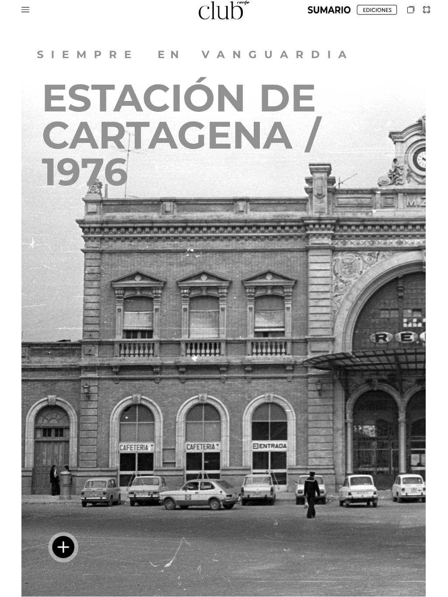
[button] (25, 10)
